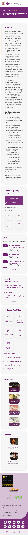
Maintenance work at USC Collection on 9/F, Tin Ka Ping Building (14, 287)
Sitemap (10, 512)
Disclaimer (4, 512)
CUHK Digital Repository (13, 365)
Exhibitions (22, 241)
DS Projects (9, 369)
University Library (15, 10)
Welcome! (8, 292)
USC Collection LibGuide (13, 358)
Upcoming (5, 241)
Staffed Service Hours (16, 179)
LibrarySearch (8, 171)
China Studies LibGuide (13, 361)
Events (14, 301)
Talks (17, 241)
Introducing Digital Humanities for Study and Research (16, 247)
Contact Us (16, 512)
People (8, 434)
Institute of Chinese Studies (12, 77)
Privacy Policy (12, 511)
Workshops (12, 241)
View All (14, 269)
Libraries (8, 10)
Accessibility (5, 511)
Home (4, 10)
